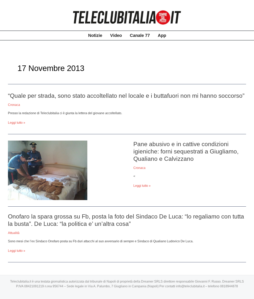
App (162, 35)
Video (116, 35)
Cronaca (14, 104)
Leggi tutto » (16, 122)
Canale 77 (140, 35)
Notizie (95, 35)
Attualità (13, 233)
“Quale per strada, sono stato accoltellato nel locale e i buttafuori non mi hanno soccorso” (126, 95)
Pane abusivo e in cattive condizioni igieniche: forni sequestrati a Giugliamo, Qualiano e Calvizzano (186, 151)
